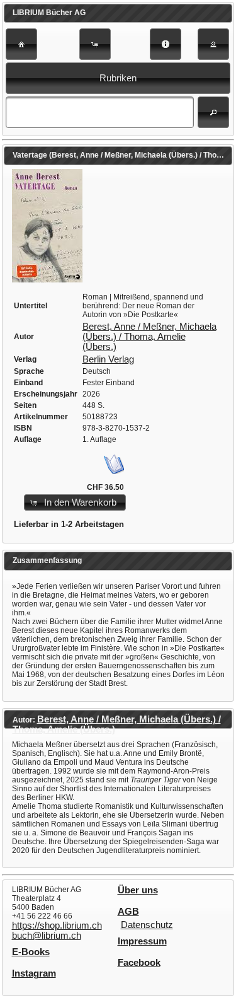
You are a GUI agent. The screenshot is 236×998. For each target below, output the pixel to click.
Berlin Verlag (108, 359)
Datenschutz (147, 925)
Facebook (139, 963)
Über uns (138, 890)
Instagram (34, 973)
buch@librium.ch (46, 936)
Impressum (142, 941)
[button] (21, 44)
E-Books (31, 952)
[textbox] (100, 112)
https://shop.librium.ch (57, 925)
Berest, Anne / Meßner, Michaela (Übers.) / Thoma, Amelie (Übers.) (149, 337)
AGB (128, 912)
